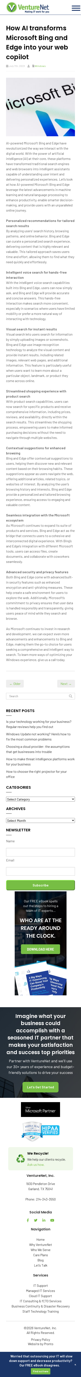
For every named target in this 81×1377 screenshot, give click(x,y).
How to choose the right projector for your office (36, 774)
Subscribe (41, 885)
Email (10, 860)
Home (40, 1239)
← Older (15, 684)
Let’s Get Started (40, 1087)
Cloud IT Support (40, 1296)
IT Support (40, 1285)
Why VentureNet (40, 1245)
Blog (40, 1260)
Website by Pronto (40, 1344)
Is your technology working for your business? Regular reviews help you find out (38, 724)
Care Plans (40, 1255)
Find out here (40, 1371)
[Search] (70, 696)
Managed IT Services (40, 1291)
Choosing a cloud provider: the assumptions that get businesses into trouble (38, 749)
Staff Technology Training (40, 1311)
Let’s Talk (40, 1265)
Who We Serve (41, 1250)
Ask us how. (35, 1164)
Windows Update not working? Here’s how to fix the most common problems (38, 736)
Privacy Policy (40, 1339)
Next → (66, 684)
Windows (40, 65)
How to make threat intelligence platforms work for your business (40, 761)
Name (10, 841)
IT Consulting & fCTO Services (41, 1301)
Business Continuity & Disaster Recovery (40, 1306)
